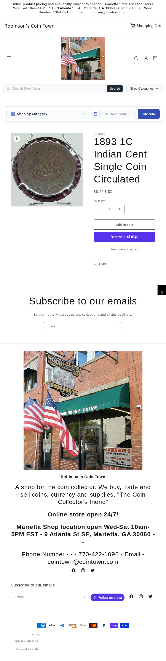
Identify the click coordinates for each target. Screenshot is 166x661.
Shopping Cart (149, 25)
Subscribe (149, 114)
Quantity (99, 201)
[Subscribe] (117, 327)
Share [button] (103, 263)
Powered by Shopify (27, 649)
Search (115, 88)
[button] (9, 58)
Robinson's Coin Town (29, 25)
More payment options (124, 249)
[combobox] (58, 88)
